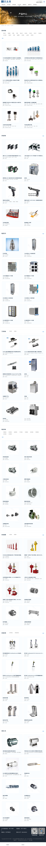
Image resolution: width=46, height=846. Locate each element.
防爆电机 (37, 432)
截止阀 (21, 33)
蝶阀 (13, 33)
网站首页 (3, 4)
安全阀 (30, 33)
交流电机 (4, 433)
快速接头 (40, 33)
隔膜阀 (18, 35)
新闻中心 (30, 4)
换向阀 (26, 33)
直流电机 (31, 432)
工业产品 (19, 4)
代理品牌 (14, 4)
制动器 (10, 331)
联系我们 (35, 4)
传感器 (15, 331)
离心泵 (35, 33)
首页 (5, 25)
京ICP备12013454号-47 (23, 840)
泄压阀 (23, 35)
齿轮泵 (4, 33)
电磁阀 (9, 33)
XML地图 (30, 840)
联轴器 (15, 534)
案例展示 (24, 4)
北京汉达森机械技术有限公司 (18, 838)
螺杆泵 (10, 35)
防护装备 (11, 632)
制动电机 (10, 432)
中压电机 (21, 432)
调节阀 (32, 35)
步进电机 (10, 433)
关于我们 (9, 4)
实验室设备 (17, 632)
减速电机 (15, 432)
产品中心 (8, 25)
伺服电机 (4, 432)
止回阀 (27, 35)
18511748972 (39, 2)
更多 (2, 38)
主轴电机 (26, 432)
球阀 (17, 33)
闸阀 (14, 35)
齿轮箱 (10, 534)
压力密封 (4, 35)
